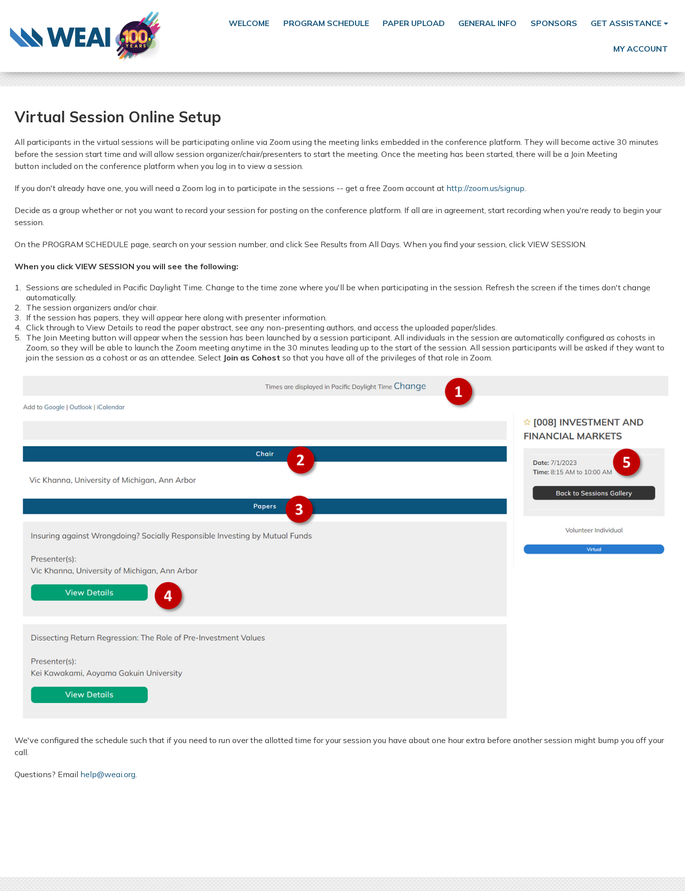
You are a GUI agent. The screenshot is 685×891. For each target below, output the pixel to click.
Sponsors (554, 23)
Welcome (249, 23)
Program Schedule (326, 23)
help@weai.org (107, 774)
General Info (487, 23)
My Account (640, 49)
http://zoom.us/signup (485, 188)
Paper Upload (414, 23)
